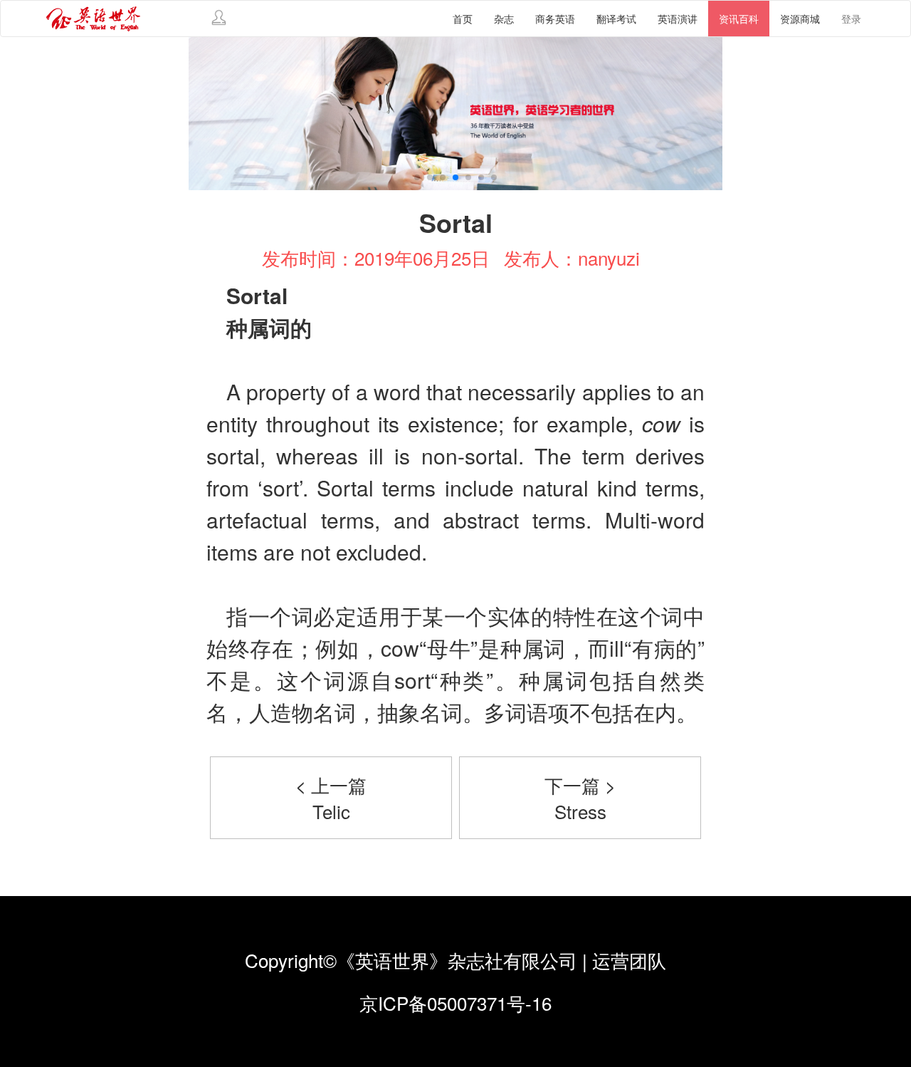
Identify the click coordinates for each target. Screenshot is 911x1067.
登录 (851, 18)
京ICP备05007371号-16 (455, 1002)
